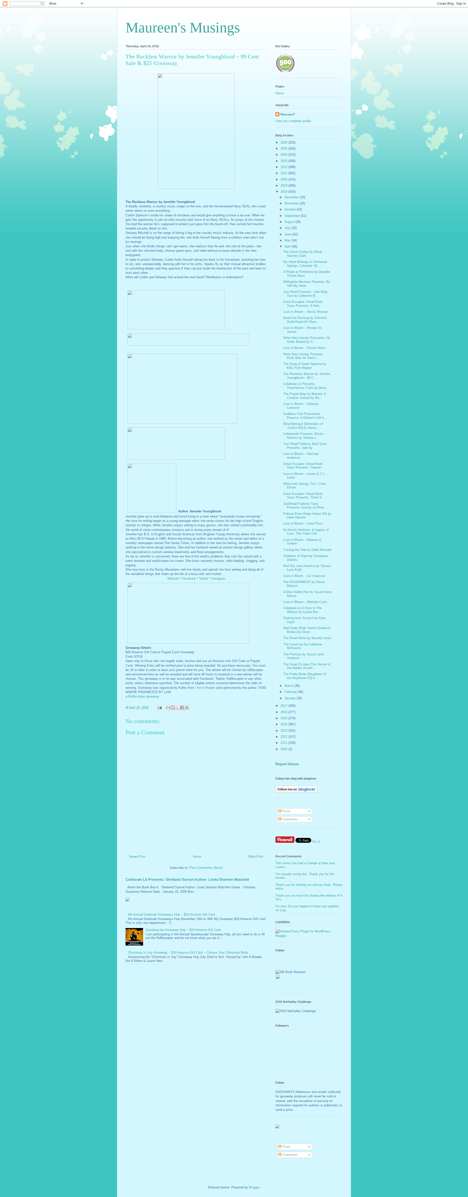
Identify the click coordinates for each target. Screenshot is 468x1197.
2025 (284, 148)
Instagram (218, 578)
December (292, 197)
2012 (284, 736)
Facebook (189, 578)
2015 (284, 718)
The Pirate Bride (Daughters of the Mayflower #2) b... (304, 676)
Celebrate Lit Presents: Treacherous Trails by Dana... (306, 386)
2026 (284, 142)
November (292, 203)
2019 (284, 185)
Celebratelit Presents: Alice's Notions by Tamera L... (303, 436)
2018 (284, 191)
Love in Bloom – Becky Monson (305, 312)
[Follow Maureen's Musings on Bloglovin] (296, 792)
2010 (284, 749)
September (292, 216)
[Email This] (168, 707)
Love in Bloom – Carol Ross (303, 523)
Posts (286, 811)
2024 (284, 154)
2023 (284, 161)
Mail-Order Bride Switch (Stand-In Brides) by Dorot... (307, 630)
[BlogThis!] (172, 707)
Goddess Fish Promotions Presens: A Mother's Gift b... (305, 416)
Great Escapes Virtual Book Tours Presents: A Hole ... (303, 303)
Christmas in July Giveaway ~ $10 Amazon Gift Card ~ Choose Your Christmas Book (188, 952)
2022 (284, 167)
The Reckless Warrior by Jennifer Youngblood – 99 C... (306, 376)
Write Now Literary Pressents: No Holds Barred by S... (306, 340)
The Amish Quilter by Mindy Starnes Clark (302, 254)
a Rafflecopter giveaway (142, 696)
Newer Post (137, 856)
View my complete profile (293, 121)
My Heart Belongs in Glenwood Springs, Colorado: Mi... (305, 264)
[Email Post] (159, 707)
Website (173, 578)
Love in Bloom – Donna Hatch (304, 348)
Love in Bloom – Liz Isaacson (304, 576)
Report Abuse (287, 764)
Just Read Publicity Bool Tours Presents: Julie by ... (305, 446)
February (291, 692)
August (289, 222)
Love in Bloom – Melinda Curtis (305, 602)
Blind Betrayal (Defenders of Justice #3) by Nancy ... (303, 426)
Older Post (255, 856)
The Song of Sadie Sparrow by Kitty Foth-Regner (304, 366)
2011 (284, 743)
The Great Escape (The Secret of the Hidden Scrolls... (306, 666)
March (289, 686)
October (290, 209)
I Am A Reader (205, 687)
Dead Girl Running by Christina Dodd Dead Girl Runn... (305, 320)
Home (197, 856)
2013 (284, 730)
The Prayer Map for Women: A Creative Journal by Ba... (304, 396)
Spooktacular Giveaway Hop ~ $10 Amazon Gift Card (183, 930)
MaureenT (287, 114)
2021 (284, 173)
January (290, 698)
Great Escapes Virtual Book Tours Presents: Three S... (303, 495)
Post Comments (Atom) (206, 868)
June (288, 234)
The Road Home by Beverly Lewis (307, 638)
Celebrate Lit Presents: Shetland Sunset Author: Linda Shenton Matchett (187, 879)
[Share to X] (177, 707)
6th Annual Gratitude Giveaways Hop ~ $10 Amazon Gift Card (171, 914)
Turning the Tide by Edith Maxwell (307, 550)
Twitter (203, 578)
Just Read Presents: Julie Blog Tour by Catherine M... (305, 293)
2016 (284, 712)
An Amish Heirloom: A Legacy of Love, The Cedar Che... (306, 532)
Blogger (254, 1187)
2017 (284, 706)
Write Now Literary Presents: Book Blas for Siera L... (303, 356)
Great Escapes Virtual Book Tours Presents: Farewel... (303, 465)
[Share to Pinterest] (186, 707)
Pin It (316, 841)
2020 (284, 179)
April (288, 246)
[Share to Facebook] (182, 707)
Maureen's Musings (183, 27)
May (288, 240)
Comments (289, 819)
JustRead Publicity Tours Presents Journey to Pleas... (305, 505)
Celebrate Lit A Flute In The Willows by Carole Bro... (302, 610)
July (287, 228)
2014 (284, 724)
